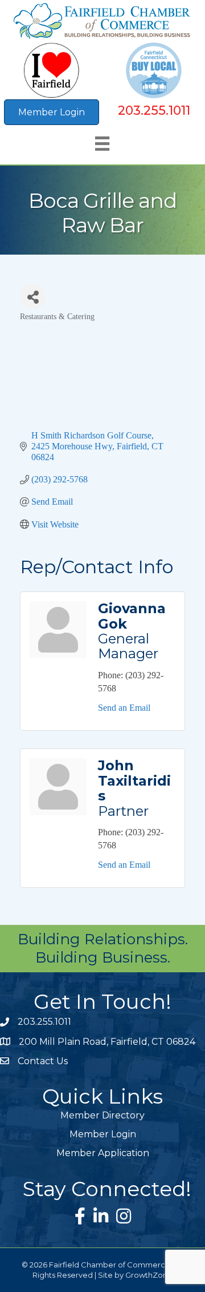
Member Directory (102, 1115)
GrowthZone (149, 1274)
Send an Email (124, 708)
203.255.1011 (154, 110)
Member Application (102, 1153)
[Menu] (102, 143)
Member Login (102, 1134)
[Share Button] (33, 296)
